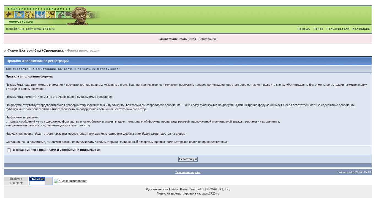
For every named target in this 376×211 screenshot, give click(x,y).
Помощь (304, 28)
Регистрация (207, 38)
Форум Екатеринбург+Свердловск (35, 50)
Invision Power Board (183, 189)
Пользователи (337, 28)
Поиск (318, 28)
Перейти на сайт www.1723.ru (30, 28)
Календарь (361, 28)
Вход (192, 38)
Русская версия (157, 189)
